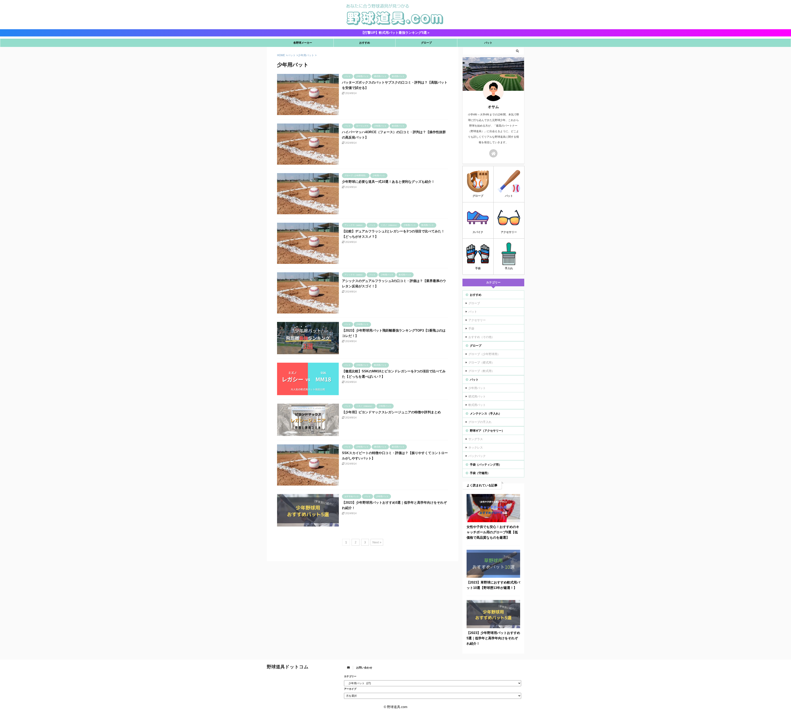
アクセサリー (477, 320)
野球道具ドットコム (288, 666)
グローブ (426, 42)
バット (488, 42)
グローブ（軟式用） (481, 371)
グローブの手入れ (479, 422)
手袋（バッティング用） (486, 464)
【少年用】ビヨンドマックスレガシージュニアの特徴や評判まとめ (391, 412)
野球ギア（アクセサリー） (487, 430)
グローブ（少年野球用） (484, 354)
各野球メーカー (302, 42)
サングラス (475, 439)
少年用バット (477, 388)
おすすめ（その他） (481, 337)
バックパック (477, 456)
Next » (376, 542)
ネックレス (475, 447)
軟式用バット (477, 405)
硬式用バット (477, 396)
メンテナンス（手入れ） (486, 413)
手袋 (471, 328)
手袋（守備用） (480, 473)
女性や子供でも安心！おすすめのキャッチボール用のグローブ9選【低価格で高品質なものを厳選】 (493, 532)
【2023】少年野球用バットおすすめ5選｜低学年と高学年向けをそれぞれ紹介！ (493, 638)
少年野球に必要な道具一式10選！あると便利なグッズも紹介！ (388, 181)
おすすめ (364, 42)
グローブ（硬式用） (481, 362)
